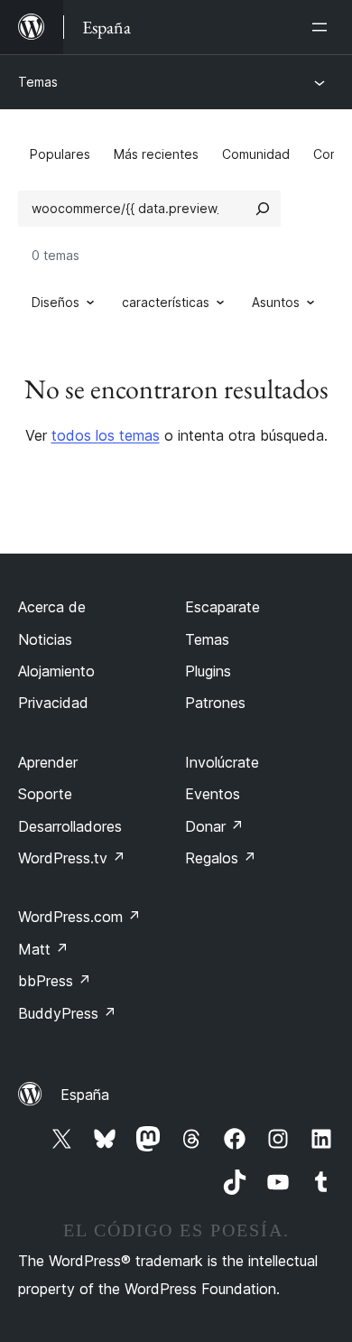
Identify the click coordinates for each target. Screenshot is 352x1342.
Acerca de (52, 607)
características (165, 302)
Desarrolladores (70, 826)
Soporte (45, 794)
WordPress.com (79, 917)
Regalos (220, 858)
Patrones (215, 703)
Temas (38, 81)
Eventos (212, 794)
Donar (214, 826)
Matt (43, 949)
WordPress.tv (71, 858)
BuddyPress (67, 1013)
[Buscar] (263, 209)
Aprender (48, 762)
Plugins (208, 671)
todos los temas (105, 435)
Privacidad (53, 703)
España (84, 1095)
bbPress (54, 981)
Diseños (55, 302)
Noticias (45, 639)
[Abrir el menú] (323, 27)
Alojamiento (56, 671)
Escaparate (222, 607)
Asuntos (276, 302)
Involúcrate (222, 762)
